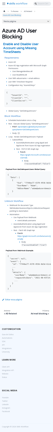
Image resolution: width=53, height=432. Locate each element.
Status (4, 377)
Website (5, 374)
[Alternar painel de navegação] (4, 4)
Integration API (8, 370)
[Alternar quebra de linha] (43, 174)
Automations (7, 338)
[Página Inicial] (4, 11)
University (6, 352)
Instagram (6, 408)
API (3, 345)
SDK (3, 341)
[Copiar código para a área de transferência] (48, 92)
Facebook (6, 411)
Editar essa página (13, 299)
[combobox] (42, 4)
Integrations (7, 348)
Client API (6, 367)
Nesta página (10, 21)
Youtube (5, 397)
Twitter (5, 401)
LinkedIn (5, 404)
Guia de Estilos (8, 334)
